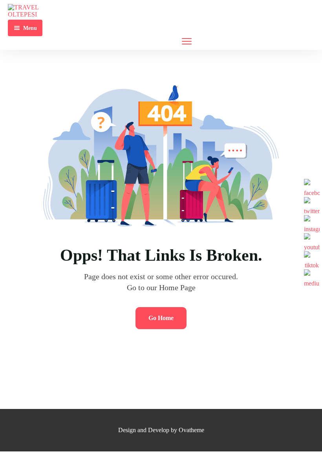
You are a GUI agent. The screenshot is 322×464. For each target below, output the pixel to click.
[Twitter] (312, 205)
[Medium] (312, 277)
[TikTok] (312, 259)
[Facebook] (312, 187)
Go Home (161, 318)
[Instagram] (312, 223)
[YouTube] (312, 241)
